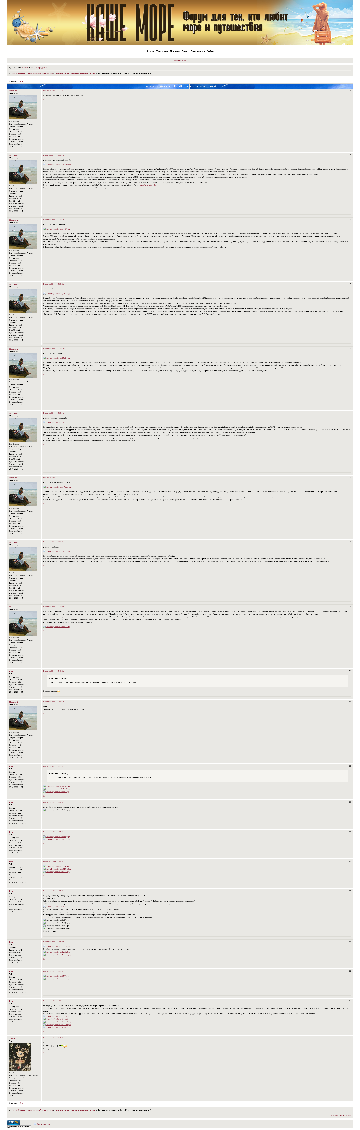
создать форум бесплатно (341, 1115)
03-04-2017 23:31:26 (58, 219)
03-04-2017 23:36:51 (58, 413)
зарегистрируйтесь (40, 68)
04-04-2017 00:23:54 (58, 701)
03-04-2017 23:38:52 (58, 542)
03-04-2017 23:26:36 (58, 155)
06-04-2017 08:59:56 (58, 941)
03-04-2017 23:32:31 (58, 284)
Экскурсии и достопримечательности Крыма (75, 73)
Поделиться (47, 90)
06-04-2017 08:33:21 (58, 802)
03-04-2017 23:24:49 (58, 90)
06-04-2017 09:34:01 (58, 1001)
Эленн (12, 1038)
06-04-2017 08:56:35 (58, 891)
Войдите (25, 68)
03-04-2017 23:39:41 (58, 606)
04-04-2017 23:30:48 (58, 766)
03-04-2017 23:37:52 (58, 477)
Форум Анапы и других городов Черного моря (32, 73)
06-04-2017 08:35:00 (58, 832)
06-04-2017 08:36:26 (58, 861)
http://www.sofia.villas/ (149, 185)
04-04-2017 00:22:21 (58, 671)
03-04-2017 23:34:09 (58, 348)
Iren (11, 671)
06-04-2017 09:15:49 (58, 971)
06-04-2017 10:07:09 (58, 1038)
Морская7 (13, 91)
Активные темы (180, 61)
